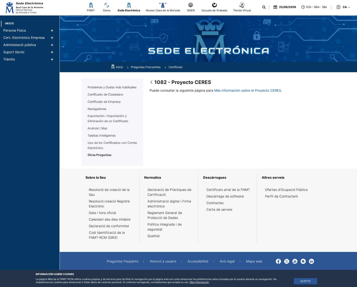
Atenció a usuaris (163, 261)
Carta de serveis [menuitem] (219, 209)
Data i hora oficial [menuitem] (102, 213)
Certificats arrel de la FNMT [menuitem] (228, 190)
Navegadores (97, 109)
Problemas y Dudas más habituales (112, 87)
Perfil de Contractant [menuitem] (281, 196)
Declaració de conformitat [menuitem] (109, 226)
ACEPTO (305, 281)
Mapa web (254, 261)
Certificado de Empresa (104, 102)
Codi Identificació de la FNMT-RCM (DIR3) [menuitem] (107, 235)
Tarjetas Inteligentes (102, 135)
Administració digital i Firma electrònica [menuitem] (169, 203)
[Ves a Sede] (23, 8)
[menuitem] (9, 23)
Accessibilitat (198, 261)
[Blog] (303, 261)
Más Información (199, 282)
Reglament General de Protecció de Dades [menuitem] (165, 215)
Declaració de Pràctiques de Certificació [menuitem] (169, 192)
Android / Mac (97, 128)
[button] (52, 30)
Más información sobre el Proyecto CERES (247, 90)
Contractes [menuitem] (215, 203)
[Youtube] (295, 261)
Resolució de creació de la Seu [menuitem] (109, 192)
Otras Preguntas (99, 155)
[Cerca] (264, 7)
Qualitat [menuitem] (154, 236)
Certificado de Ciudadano (105, 94)
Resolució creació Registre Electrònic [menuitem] (109, 203)
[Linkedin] (311, 261)
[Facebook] (278, 261)
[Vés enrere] (151, 82)
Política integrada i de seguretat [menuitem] (165, 226)
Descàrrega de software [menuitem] (225, 196)
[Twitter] (286, 261)
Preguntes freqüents (122, 261)
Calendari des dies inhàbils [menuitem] (110, 219)
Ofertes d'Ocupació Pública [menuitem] (286, 190)
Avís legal (227, 261)
